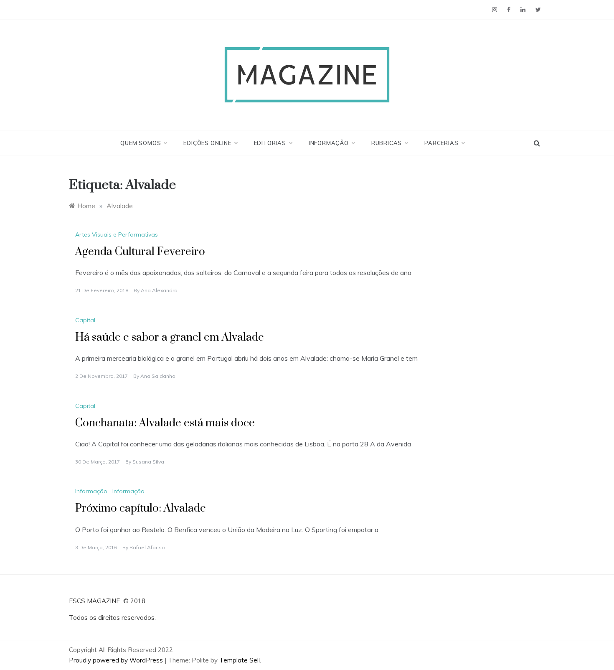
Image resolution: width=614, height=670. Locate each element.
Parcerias (441, 143)
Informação (329, 143)
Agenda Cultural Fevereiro (140, 252)
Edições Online (207, 143)
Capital (85, 320)
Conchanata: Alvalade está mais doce (165, 423)
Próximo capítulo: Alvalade (140, 508)
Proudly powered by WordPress (117, 660)
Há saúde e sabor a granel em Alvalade (169, 337)
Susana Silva (148, 462)
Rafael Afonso (147, 547)
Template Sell (239, 660)
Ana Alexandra (159, 290)
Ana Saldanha (157, 376)
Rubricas (386, 143)
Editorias (270, 143)
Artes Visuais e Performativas (116, 234)
